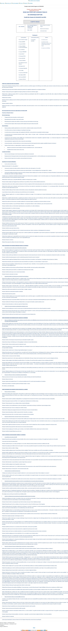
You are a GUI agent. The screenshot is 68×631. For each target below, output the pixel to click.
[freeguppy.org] (28, 630)
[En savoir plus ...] (40, 630)
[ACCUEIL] (2, 3)
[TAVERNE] (30, 3)
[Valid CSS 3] (45, 630)
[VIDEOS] (25, 3)
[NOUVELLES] (8, 3)
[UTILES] (21, 3)
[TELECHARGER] (14, 3)
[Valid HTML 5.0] (23, 630)
